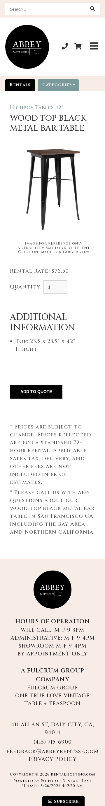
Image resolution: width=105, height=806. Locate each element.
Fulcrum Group (52, 687)
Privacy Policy (53, 759)
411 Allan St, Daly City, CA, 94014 (52, 728)
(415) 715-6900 (52, 742)
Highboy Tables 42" (36, 107)
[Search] (92, 9)
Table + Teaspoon (52, 703)
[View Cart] (78, 47)
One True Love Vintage (52, 695)
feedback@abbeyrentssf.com (52, 751)
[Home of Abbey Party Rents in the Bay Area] (52, 590)
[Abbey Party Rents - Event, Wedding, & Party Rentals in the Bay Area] (27, 47)
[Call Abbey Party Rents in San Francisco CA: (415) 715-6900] (65, 47)
